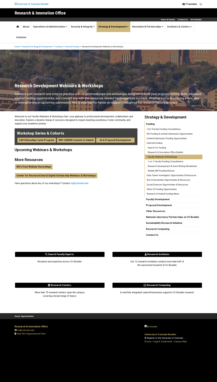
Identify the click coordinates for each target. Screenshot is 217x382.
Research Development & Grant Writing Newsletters (172, 166)
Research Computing (157, 229)
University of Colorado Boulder (160, 334)
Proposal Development (159, 205)
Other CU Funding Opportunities (162, 189)
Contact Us (183, 19)
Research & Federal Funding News (163, 194)
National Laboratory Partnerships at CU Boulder (172, 217)
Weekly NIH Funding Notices (161, 171)
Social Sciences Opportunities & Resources (167, 184)
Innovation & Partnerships (146, 26)
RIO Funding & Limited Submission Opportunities (170, 134)
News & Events (168, 19)
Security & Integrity (81, 26)
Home (17, 46)
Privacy (148, 341)
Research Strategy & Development (37, 46)
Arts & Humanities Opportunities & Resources (168, 180)
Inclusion (21, 37)
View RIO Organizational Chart (31, 334)
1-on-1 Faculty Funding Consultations (165, 161)
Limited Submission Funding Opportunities (167, 138)
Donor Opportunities (24, 316)
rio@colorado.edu (79, 183)
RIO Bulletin (196, 19)
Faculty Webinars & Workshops (162, 157)
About (26, 26)
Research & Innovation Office (40, 13)
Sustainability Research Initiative (164, 223)
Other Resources (155, 211)
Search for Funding (157, 148)
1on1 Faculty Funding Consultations (164, 129)
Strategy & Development (112, 26)
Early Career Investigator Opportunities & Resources (171, 175)
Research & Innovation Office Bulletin (165, 152)
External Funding (72, 46)
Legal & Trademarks (162, 341)
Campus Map (180, 341)
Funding (58, 46)
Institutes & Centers (178, 26)
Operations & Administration (49, 26)
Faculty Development (158, 199)
